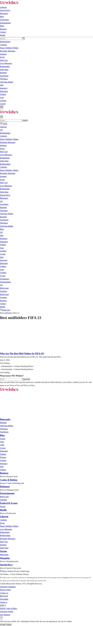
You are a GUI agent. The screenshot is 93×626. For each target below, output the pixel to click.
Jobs (1, 235)
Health (2, 35)
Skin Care (4, 152)
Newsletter (4, 599)
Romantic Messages (7, 142)
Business (3, 29)
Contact (3, 32)
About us (3, 602)
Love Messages (6, 155)
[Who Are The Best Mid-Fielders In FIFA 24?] (25, 350)
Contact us (4, 593)
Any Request (5, 615)
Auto (2, 248)
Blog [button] (2, 17)
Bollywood (4, 288)
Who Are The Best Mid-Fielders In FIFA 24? (22, 353)
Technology (4, 20)
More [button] (2, 26)
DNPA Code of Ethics (8, 608)
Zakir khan (4, 161)
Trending (3, 291)
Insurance (3, 239)
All (1, 130)
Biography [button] (4, 13)
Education (4, 242)
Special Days (5, 10)
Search (25, 120)
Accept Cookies (5, 625)
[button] (3, 127)
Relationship (5, 158)
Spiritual (3, 145)
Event (2, 149)
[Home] (5, 310)
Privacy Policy (5, 590)
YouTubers (4, 204)
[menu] (1, 107)
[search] (23, 38)
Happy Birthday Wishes (9, 139)
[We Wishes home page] (9, 391)
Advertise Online (6, 611)
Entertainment (5, 23)
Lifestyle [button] (3, 7)
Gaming (3, 251)
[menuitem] (3, 423)
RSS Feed (4, 596)
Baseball (3, 207)
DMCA (3, 605)
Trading (3, 245)
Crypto (2, 254)
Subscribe (26, 379)
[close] (1, 617)
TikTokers (4, 211)
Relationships (5, 133)
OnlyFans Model (6, 214)
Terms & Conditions (8, 587)
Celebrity (3, 136)
